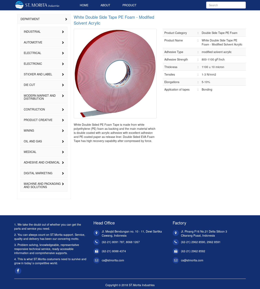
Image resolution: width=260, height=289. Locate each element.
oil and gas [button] (33, 141)
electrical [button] (32, 53)
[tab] (43, 19)
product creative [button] (38, 120)
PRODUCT (129, 5)
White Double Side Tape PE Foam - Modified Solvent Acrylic (114, 20)
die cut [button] (29, 85)
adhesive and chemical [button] (42, 162)
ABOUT (105, 5)
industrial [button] (32, 31)
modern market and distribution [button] (40, 97)
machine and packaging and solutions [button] (42, 185)
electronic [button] (33, 64)
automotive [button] (33, 42)
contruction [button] (34, 109)
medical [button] (30, 152)
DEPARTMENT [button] (30, 19)
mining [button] (29, 130)
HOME (84, 5)
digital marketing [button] (38, 173)
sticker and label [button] (38, 74)
